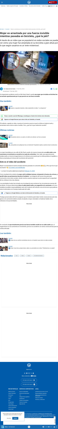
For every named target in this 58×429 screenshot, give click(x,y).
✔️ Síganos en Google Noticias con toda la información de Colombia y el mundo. (24, 193)
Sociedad (7, 29)
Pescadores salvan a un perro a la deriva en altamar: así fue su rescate (28, 137)
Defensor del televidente (24, 393)
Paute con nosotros (23, 402)
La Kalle (10, 396)
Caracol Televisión (12, 393)
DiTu (9, 400)
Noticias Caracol (11, 391)
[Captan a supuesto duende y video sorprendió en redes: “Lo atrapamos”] (4, 108)
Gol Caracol (10, 395)
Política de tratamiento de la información (40, 395)
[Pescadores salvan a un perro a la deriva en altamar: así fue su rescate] (4, 137)
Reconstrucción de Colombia (34, 6)
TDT (20, 395)
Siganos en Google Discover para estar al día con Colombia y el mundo (22, 119)
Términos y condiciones (40, 399)
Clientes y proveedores (23, 400)
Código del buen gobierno (24, 396)
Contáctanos (21, 398)
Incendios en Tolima (23, 6)
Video (22, 255)
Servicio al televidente (23, 391)
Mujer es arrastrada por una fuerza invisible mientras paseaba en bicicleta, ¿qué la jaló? (28, 29)
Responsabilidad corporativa (41, 393)
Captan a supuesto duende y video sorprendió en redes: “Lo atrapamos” (28, 108)
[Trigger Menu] (2, 2)
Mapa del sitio (22, 403)
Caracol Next (10, 409)
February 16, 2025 (30, 171)
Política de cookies (39, 397)
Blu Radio (2, 29)
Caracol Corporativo (12, 407)
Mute (43, 427)
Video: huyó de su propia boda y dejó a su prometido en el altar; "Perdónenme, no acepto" (33, 248)
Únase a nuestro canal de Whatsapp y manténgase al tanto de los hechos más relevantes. (27, 116)
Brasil (29, 255)
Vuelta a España (45, 6)
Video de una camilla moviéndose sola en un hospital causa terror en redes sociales (31, 240)
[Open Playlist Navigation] (56, 427)
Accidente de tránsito (38, 255)
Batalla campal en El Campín (12, 6)
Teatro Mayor (11, 403)
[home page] (29, 2)
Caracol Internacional (12, 405)
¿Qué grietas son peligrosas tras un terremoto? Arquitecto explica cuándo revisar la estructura (34, 145)
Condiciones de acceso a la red (41, 391)
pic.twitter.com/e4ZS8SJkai (17, 167)
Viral (16, 255)
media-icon (29, 427)
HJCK (9, 398)
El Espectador (11, 402)
